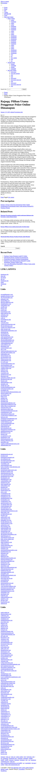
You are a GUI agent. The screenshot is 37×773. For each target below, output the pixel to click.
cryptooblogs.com (5, 493)
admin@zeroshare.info (16, 112)
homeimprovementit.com (7, 457)
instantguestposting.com (7, 736)
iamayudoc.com (5, 512)
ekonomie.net (4, 738)
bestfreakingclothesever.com (8, 404)
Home (5, 7)
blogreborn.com (5, 637)
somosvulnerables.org (6, 545)
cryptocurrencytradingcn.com (9, 415)
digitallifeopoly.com (6, 479)
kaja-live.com (4, 645)
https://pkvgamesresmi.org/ (12, 764)
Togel (5, 15)
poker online (19, 757)
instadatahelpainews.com (7, 591)
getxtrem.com (4, 371)
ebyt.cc (3, 672)
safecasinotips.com (6, 529)
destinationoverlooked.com (8, 429)
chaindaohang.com (6, 673)
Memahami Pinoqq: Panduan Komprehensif (16, 257)
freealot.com (4, 515)
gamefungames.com (6, 503)
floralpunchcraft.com (6, 379)
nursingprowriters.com (7, 409)
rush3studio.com (5, 305)
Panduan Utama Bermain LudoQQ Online (15, 256)
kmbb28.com (4, 595)
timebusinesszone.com (7, 439)
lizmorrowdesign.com (6, 559)
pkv (12, 54)
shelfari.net (4, 710)
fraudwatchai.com (5, 490)
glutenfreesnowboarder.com (8, 558)
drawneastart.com (5, 526)
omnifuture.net (5, 618)
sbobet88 (13, 65)
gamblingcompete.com (7, 631)
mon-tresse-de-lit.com (6, 578)
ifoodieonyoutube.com (7, 471)
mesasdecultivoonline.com (8, 352)
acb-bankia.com (5, 395)
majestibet (28, 763)
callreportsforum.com (6, 597)
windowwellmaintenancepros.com (10, 443)
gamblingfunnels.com (6, 620)
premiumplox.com (6, 699)
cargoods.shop (5, 322)
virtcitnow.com (5, 639)
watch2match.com (6, 722)
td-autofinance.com (6, 653)
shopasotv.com (5, 733)
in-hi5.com (4, 310)
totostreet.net (4, 487)
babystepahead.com (6, 428)
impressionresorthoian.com (8, 403)
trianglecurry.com (5, 564)
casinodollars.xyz (5, 716)
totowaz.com (4, 417)
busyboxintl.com (5, 335)
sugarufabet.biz (5, 580)
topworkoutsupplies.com (7, 474)
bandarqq (13, 21)
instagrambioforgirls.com (7, 366)
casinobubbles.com (6, 481)
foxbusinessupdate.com (7, 388)
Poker (5, 9)
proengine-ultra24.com (7, 684)
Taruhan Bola (11, 62)
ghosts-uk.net (4, 626)
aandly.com (4, 752)
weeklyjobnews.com (6, 421)
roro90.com (4, 307)
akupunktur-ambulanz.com (8, 667)
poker (12, 20)
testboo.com (4, 695)
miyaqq (34, 763)
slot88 (30, 758)
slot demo (3, 277)
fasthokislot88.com (6, 528)
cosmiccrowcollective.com (8, 327)
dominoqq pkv (5, 274)
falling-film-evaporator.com (8, 406)
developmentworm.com (7, 741)
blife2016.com (5, 556)
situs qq (8, 757)
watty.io (3, 318)
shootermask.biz (5, 706)
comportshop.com (5, 730)
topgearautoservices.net (7, 583)
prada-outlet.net (5, 612)
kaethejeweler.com (6, 570)
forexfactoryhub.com (6, 644)
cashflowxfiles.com (6, 368)
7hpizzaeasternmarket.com (8, 681)
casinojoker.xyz (5, 717)
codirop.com (4, 625)
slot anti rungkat (15, 73)
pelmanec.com (5, 299)
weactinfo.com (5, 373)
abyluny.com (4, 600)
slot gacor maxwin (16, 80)
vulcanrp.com (4, 661)
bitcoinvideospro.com (6, 326)
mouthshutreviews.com (7, 476)
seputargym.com (5, 482)
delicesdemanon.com (6, 694)
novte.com (3, 680)
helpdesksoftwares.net (7, 454)
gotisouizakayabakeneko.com (9, 330)
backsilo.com (4, 399)
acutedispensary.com (6, 412)
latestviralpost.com (6, 355)
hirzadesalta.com (5, 478)
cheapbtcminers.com (6, 509)
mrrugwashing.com (6, 393)
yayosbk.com (4, 700)
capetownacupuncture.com (8, 324)
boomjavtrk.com (5, 602)
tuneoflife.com (5, 442)
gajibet (2, 764)
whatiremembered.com (7, 669)
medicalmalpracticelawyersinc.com (10, 728)
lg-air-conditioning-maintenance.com (11, 677)
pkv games (14, 58)
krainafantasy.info (5, 311)
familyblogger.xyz (5, 536)
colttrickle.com (5, 615)
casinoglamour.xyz (6, 714)
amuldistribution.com (6, 498)
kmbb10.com (4, 370)
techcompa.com (5, 647)
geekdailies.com (5, 592)
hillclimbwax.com (5, 432)
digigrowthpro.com (6, 614)
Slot (5, 10)
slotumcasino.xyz (5, 713)
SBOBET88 (7, 14)
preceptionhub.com (6, 462)
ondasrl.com (4, 555)
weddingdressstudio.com (7, 697)
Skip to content (5, 1)
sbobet (13, 64)
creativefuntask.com (6, 506)
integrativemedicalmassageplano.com (11, 392)
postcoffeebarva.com (6, 338)
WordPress (4, 771)
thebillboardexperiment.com (8, 575)
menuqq (3, 757)
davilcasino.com (5, 489)
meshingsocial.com (6, 374)
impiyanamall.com (6, 484)
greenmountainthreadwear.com (9, 410)
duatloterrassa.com (6, 547)
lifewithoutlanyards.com (7, 686)
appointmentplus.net (6, 739)
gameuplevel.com (5, 495)
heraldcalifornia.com (6, 522)
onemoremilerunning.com (8, 363)
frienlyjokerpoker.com (7, 655)
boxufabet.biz (4, 581)
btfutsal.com (4, 623)
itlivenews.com (5, 743)
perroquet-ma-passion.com (8, 587)
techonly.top (4, 629)
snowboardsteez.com (6, 365)
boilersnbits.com (5, 354)
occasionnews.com (6, 436)
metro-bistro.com (5, 691)
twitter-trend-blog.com (7, 662)
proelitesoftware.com (6, 533)
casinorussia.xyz (5, 711)
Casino (6, 12)
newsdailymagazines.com (8, 460)
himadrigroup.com (6, 650)
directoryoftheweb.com (7, 302)
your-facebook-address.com (8, 586)
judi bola (29, 757)
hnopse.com (4, 434)
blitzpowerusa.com (6, 359)
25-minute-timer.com (6, 504)
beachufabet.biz (5, 577)
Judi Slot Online (12, 70)
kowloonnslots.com (6, 656)
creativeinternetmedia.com (8, 634)
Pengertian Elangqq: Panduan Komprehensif (16, 259)
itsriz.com (3, 321)
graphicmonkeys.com (6, 523)
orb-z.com (3, 349)
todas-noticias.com (6, 313)
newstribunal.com (5, 459)
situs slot (3, 276)
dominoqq (14, 36)
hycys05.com (4, 362)
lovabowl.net (4, 456)
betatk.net (3, 750)
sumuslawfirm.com (6, 407)
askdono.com (4, 628)
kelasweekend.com (6, 749)
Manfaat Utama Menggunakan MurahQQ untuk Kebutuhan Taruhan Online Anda (17, 261)
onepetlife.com (5, 573)
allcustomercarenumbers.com (8, 534)
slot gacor (13, 72)
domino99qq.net (5, 300)
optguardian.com (5, 485)
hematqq (25, 758)
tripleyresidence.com (6, 542)
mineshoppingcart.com (7, 473)
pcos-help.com (5, 622)
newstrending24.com (6, 746)
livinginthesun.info (6, 319)
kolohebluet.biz (5, 705)
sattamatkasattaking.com (7, 572)
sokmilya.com (4, 598)
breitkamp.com (5, 540)
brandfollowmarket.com (7, 420)
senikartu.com (4, 315)
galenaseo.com (5, 724)
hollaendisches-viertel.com (8, 683)
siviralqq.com (4, 401)
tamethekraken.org (6, 551)
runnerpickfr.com (5, 617)
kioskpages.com (5, 562)
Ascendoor (22, 769)
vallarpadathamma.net (7, 343)
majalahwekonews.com (7, 296)
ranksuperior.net (5, 426)
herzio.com (4, 308)
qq (11, 56)
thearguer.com (4, 376)
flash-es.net (4, 396)
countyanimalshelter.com (7, 423)
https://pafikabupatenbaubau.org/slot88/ (11, 763)
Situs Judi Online (8, 17)
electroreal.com (5, 468)
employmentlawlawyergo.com (9, 727)
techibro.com (4, 658)
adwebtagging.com (6, 425)
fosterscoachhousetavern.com (9, 351)
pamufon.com (4, 548)
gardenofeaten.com (6, 360)
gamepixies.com (5, 525)
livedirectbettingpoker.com (8, 387)
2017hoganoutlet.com (6, 297)
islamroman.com (5, 651)
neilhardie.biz (4, 702)
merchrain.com (5, 594)
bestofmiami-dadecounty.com (9, 470)
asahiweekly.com (5, 517)
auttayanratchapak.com (7, 337)
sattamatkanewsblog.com (7, 414)
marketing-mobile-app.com (8, 377)
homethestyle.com (5, 496)
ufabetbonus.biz (5, 747)
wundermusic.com (6, 501)
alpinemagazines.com (6, 659)
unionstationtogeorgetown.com (9, 511)
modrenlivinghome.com (7, 589)
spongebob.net (5, 333)
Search (3, 246)
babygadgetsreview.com (7, 666)
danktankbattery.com (6, 382)
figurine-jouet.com (6, 584)
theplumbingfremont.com (7, 744)
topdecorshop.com (6, 732)
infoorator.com (5, 678)
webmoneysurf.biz (6, 703)
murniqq (20, 758)
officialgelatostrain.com (7, 569)
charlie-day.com (5, 385)
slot (12, 75)
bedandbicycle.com (6, 520)
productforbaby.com (6, 348)
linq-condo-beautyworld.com (8, 670)
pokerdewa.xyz (5, 719)
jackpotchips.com (5, 531)
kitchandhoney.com (6, 689)
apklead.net (4, 603)
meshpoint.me (4, 332)
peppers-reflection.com (7, 440)
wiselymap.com (5, 640)
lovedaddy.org (4, 390)
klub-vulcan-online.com (7, 539)
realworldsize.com (6, 344)
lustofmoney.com (5, 437)
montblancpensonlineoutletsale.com (10, 664)
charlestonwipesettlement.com (9, 418)
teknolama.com (5, 346)
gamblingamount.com (6, 431)
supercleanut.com (5, 518)
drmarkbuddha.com (6, 675)
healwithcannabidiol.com (7, 561)
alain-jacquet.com (5, 329)
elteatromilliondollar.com (7, 340)
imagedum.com (5, 566)
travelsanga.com (5, 735)
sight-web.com (5, 648)
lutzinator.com (4, 553)
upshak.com (4, 398)
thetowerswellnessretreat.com (9, 567)
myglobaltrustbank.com (7, 725)
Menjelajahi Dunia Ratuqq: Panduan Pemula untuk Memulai (15, 236)
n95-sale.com (4, 636)
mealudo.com (4, 384)
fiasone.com (4, 381)
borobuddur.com (5, 500)
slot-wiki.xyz (4, 721)
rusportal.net (4, 316)
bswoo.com (4, 754)
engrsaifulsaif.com (6, 507)
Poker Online (11, 18)
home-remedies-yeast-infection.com (10, 467)
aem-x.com (4, 492)
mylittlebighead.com (6, 514)
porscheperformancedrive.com (9, 550)
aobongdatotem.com (6, 465)
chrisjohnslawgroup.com (7, 537)
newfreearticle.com (6, 357)
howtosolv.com (5, 692)
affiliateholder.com (6, 445)
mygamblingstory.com (7, 294)
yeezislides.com (5, 463)
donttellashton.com (6, 304)
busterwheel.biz (5, 708)
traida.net (3, 688)
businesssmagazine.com (7, 633)
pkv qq (2, 279)
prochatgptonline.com (6, 642)
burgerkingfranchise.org (7, 341)
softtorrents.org (5, 544)
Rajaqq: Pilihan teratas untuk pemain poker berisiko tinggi (15, 226)
